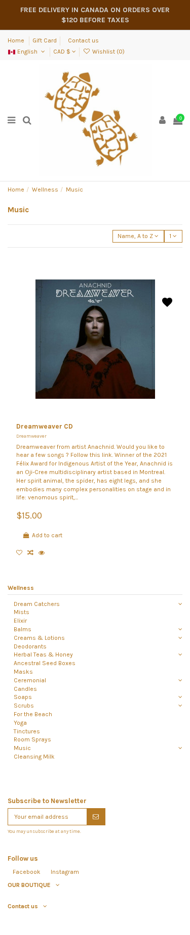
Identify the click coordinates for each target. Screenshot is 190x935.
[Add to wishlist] (21, 552)
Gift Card (44, 40)
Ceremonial (30, 680)
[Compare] (33, 552)
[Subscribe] (96, 817)
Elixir (20, 620)
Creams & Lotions (39, 637)
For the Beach (33, 714)
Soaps (23, 696)
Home (17, 40)
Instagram (65, 871)
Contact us (83, 40)
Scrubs (24, 705)
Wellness (21, 587)
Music (22, 748)
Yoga (20, 722)
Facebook (27, 871)
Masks (23, 671)
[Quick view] (43, 552)
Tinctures (27, 731)
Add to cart (47, 535)
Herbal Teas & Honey (43, 654)
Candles (25, 688)
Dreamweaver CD (44, 426)
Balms (22, 629)
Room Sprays (32, 739)
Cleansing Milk (34, 756)
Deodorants (30, 646)
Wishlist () (107, 51)
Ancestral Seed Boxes (44, 663)
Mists (21, 612)
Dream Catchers (37, 603)
